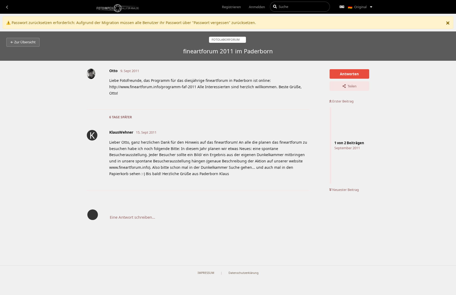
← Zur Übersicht (23, 42)
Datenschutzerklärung (244, 273)
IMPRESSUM (206, 273)
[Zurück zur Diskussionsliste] (7, 7)
